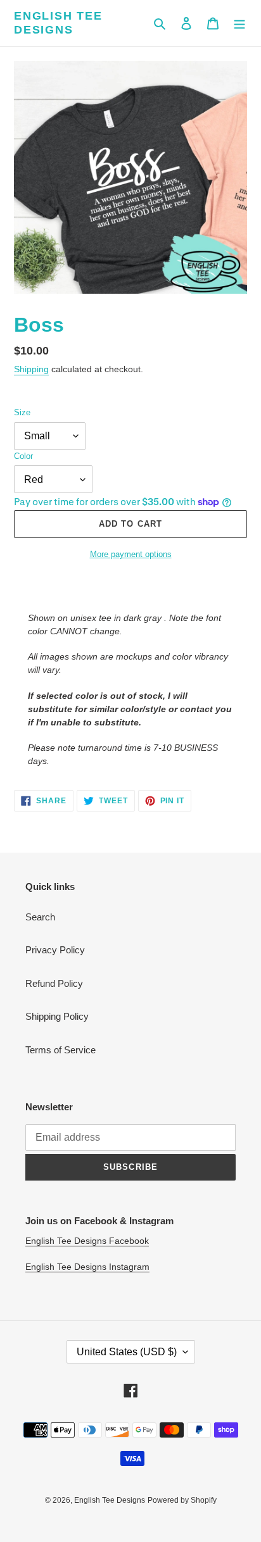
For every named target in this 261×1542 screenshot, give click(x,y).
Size (22, 412)
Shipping (31, 369)
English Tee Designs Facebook (87, 1241)
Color (23, 456)
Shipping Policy (57, 1016)
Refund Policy (54, 983)
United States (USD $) (127, 1351)
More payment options (131, 554)
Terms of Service (60, 1049)
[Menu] (239, 23)
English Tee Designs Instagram (87, 1267)
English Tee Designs (58, 22)
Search (40, 917)
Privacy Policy (55, 949)
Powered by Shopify (182, 1500)
